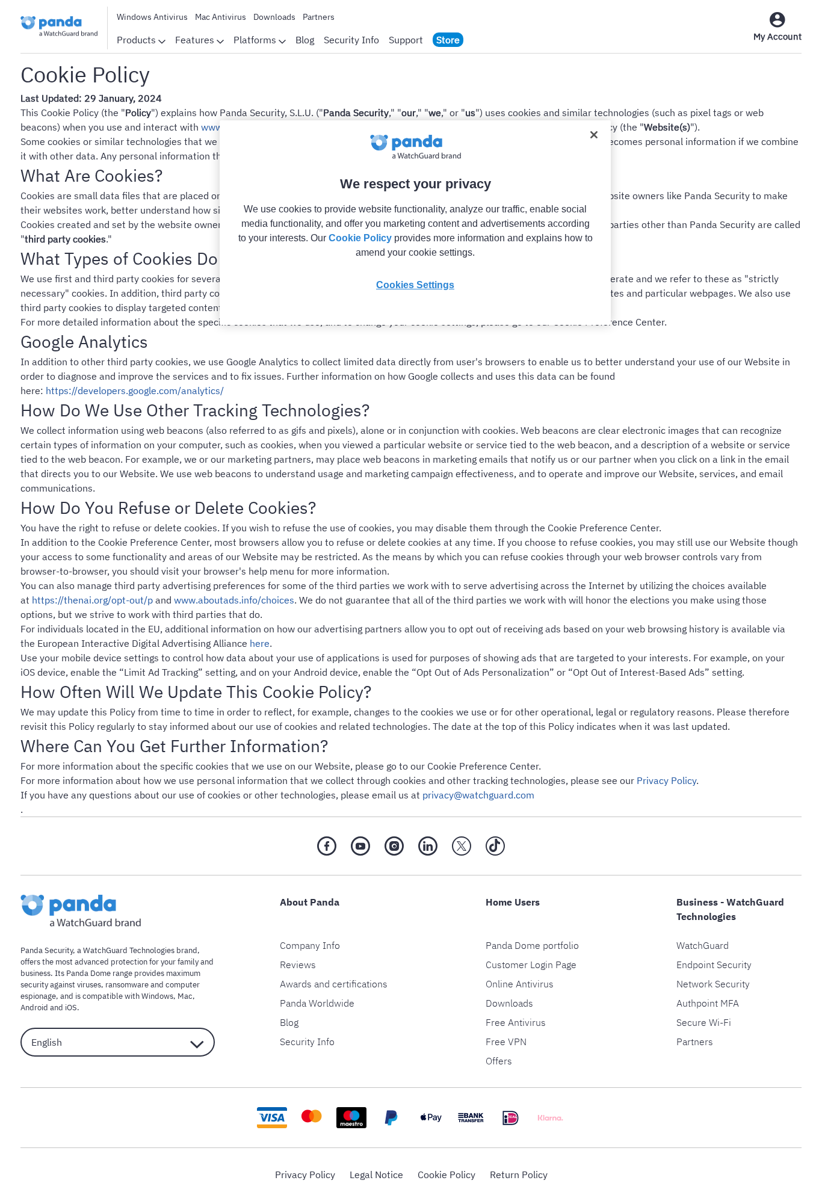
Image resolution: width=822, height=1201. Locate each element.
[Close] (594, 135)
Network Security (713, 984)
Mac (185, 996)
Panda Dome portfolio (532, 945)
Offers (499, 1061)
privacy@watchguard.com (478, 795)
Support (406, 40)
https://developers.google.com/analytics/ (135, 390)
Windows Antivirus (152, 16)
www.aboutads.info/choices (234, 600)
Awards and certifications (334, 984)
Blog (304, 40)
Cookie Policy (446, 1175)
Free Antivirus (516, 1022)
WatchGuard (702, 945)
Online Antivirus (520, 984)
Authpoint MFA (707, 1003)
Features (196, 40)
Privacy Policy (666, 780)
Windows (157, 996)
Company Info (310, 945)
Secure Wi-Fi (703, 1022)
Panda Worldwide (317, 1003)
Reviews (298, 965)
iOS (71, 1007)
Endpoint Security (714, 965)
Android (34, 1007)
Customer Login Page (531, 965)
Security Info (351, 40)
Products (137, 40)
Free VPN (506, 1042)
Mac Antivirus (220, 16)
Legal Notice (376, 1175)
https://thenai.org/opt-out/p (92, 600)
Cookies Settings (415, 285)
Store (448, 40)
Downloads (274, 16)
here (260, 643)
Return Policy (519, 1175)
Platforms (256, 40)
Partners (319, 16)
